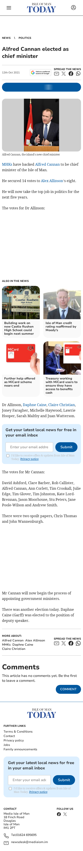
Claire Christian (61, 405)
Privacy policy (14, 740)
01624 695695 (26, 835)
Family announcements (20, 749)
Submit (66, 447)
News (6, 38)
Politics (25, 38)
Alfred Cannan (47, 164)
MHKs (7, 164)
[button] (9, 7)
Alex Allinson (52, 181)
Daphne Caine (34, 405)
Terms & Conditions (18, 731)
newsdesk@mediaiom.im (29, 842)
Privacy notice (29, 459)
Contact (9, 736)
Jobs (7, 745)
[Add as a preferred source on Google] (40, 72)
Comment (68, 689)
